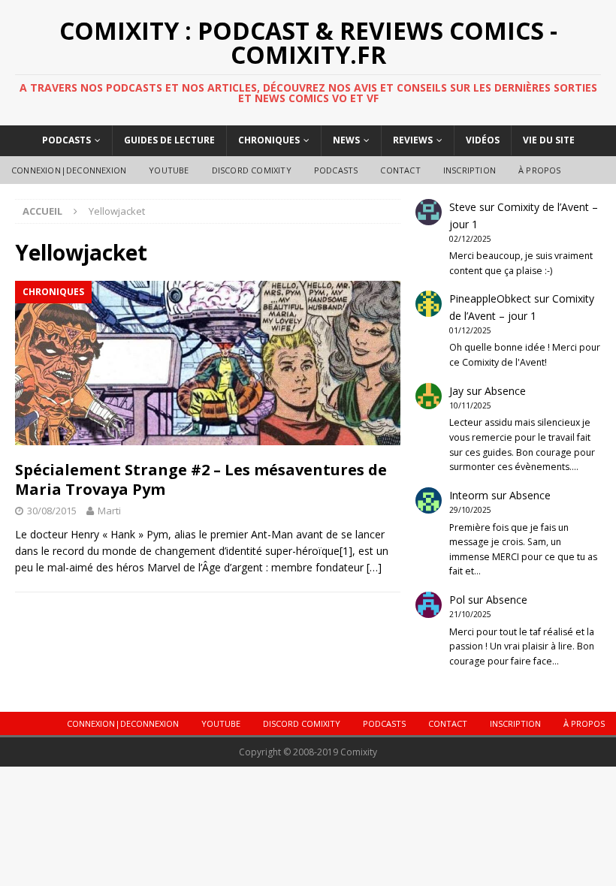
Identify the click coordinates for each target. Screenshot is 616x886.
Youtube (169, 170)
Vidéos (483, 140)
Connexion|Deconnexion (68, 170)
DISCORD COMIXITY (251, 170)
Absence (505, 391)
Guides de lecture (169, 140)
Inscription (469, 170)
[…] (374, 567)
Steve (462, 207)
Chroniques (269, 140)
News (346, 140)
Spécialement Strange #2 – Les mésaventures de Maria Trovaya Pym (201, 479)
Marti (109, 510)
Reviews (413, 140)
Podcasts (66, 140)
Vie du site (549, 140)
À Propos (539, 170)
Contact (400, 170)
